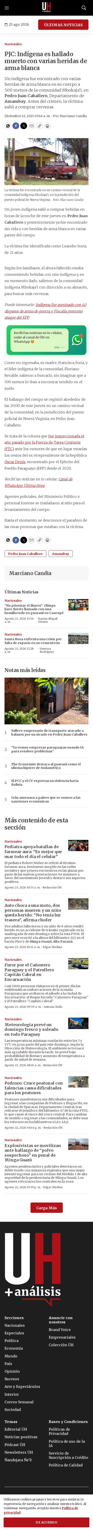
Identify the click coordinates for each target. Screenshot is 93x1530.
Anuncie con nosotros (61, 1320)
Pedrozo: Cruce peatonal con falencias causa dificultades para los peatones (34, 1088)
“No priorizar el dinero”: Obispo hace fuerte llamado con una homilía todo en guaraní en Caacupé (34, 609)
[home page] (46, 7)
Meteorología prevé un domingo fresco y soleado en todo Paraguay (31, 1029)
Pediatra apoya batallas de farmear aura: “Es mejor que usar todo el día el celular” (33, 851)
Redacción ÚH (52, 887)
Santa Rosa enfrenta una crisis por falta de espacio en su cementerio (33, 641)
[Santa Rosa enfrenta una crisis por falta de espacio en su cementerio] (78, 638)
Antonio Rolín (53, 1006)
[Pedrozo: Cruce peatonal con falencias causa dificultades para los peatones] (78, 1082)
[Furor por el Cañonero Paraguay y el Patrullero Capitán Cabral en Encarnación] (78, 963)
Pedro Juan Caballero (25, 554)
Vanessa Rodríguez (47, 650)
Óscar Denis (15, 462)
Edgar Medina (52, 947)
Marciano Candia (30, 573)
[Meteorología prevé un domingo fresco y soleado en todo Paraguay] (78, 1023)
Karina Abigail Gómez (47, 620)
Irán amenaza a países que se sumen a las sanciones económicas (46, 799)
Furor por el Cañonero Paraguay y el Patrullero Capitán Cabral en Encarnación (29, 972)
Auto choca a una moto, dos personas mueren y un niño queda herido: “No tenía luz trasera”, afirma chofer (33, 912)
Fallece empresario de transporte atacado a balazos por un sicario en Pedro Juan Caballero (49, 732)
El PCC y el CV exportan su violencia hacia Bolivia (45, 783)
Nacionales (13, 44)
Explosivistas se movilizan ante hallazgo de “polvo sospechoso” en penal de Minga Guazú (33, 1153)
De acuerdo (46, 1522)
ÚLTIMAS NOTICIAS (63, 25)
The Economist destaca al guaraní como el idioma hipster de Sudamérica (46, 766)
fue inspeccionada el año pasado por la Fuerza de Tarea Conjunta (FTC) (44, 442)
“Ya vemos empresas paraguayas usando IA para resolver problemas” (47, 749)
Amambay (60, 554)
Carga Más (46, 1208)
